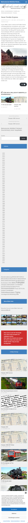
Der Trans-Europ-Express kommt (9, 391)
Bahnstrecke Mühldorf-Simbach (11, 2)
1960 (3, 232)
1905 (3, 255)
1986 (3, 208)
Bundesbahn (9, 11)
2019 (3, 162)
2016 (3, 167)
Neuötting (13, 286)
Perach (18, 286)
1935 (3, 242)
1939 (3, 241)
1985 (3, 210)
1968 (3, 228)
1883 (3, 259)
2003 (3, 189)
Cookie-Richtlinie (6, 521)
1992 (3, 198)
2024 (3, 155)
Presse (17, 288)
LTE (16, 284)
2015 (3, 169)
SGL (23, 288)
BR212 (22, 277)
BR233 (11, 278)
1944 (3, 237)
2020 (3, 160)
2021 (3, 158)
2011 (3, 176)
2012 (3, 174)
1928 (3, 246)
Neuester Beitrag (5, 286)
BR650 (7, 280)
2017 (3, 165)
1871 (3, 262)
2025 (3, 153)
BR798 (11, 280)
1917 (3, 251)
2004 (3, 187)
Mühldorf (19, 284)
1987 (3, 207)
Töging (15, 13)
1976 (3, 225)
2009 (3, 180)
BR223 (7, 278)
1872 (3, 260)
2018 (3, 164)
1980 (3, 219)
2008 (3, 182)
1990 (3, 201)
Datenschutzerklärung (15, 521)
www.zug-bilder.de (5, 310)
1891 (3, 257)
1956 (3, 234)
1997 (3, 192)
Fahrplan (16, 11)
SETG (20, 288)
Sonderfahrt (9, 290)
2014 (3, 171)
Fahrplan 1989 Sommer (7, 373)
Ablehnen (14, 513)
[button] (26, 493)
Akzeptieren (14, 509)
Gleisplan (3, 284)
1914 (3, 253)
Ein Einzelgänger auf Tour (7, 463)
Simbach (3, 290)
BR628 (20, 279)
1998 (3, 190)
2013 (3, 173)
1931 (3, 244)
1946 (3, 235)
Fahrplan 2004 (4, 427)
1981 (3, 217)
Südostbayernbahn (8, 292)
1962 (3, 230)
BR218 (2, 11)
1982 (3, 216)
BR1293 (15, 280)
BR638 (24, 278)
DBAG (13, 283)
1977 (3, 223)
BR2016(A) (21, 280)
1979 (3, 221)
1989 (3, 203)
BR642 (3, 280)
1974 (3, 226)
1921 (3, 250)
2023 (3, 156)
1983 (3, 214)
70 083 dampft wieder (6, 104)
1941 (3, 239)
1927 (3, 248)
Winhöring (12, 294)
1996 (3, 194)
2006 (3, 185)
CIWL (9, 282)
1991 (3, 199)
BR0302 (14, 277)
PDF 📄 (23, 84)
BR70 (18, 277)
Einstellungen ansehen (14, 517)
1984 (3, 212)
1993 (3, 196)
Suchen (3, 135)
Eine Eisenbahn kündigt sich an (8, 409)
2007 (3, 183)
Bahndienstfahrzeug (6, 277)
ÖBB (17, 294)
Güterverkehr (10, 284)
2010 (3, 178)
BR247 (15, 278)
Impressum (23, 521)
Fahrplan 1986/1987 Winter (7, 445)
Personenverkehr (6, 13)
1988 (3, 205)
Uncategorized (5, 294)
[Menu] (26, 2)
